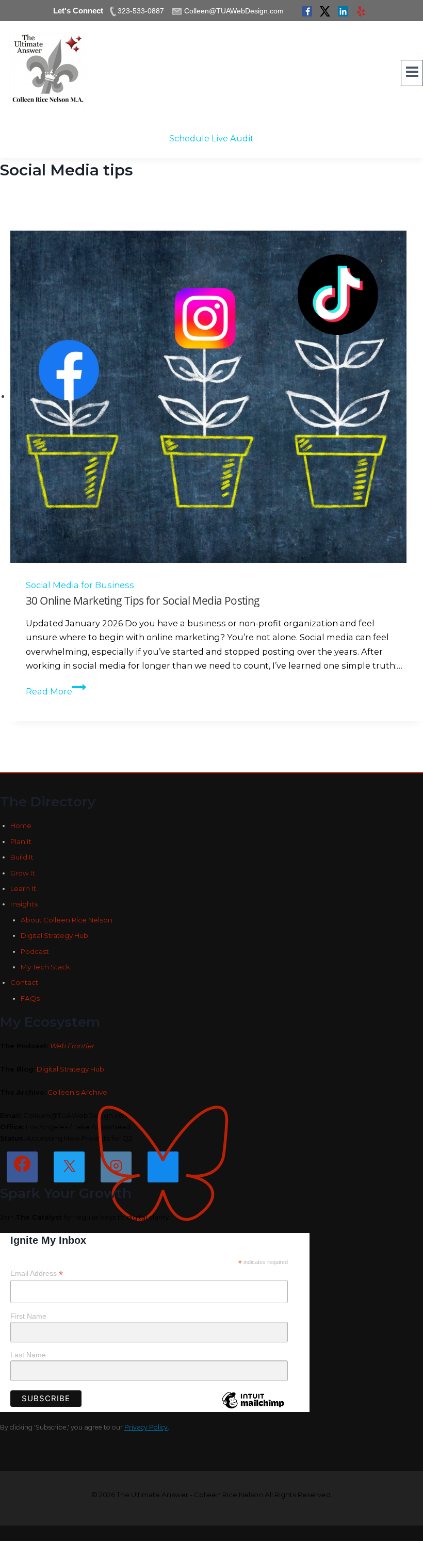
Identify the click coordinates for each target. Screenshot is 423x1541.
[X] (69, 1166)
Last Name (28, 1355)
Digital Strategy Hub (54, 935)
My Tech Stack (45, 967)
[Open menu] (412, 73)
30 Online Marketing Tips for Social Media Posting (143, 600)
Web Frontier (72, 1046)
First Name (28, 1316)
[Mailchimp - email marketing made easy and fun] (252, 1408)
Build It (22, 857)
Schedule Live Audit (211, 138)
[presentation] (216, 397)
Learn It (23, 888)
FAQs (30, 998)
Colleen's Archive (77, 1092)
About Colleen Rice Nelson (66, 920)
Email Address (36, 1273)
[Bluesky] (163, 1166)
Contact (24, 982)
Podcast (35, 951)
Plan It (20, 841)
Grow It (22, 873)
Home (20, 825)
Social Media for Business (80, 585)
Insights (24, 904)
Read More (53, 691)
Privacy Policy (146, 1427)
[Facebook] (22, 1166)
